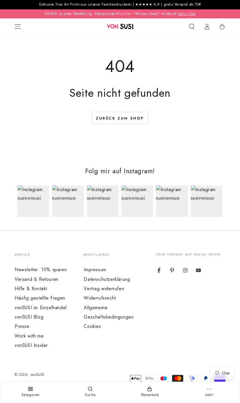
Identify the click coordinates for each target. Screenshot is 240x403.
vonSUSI (37, 374)
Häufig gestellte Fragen (40, 298)
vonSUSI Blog (29, 317)
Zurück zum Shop (120, 118)
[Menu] (17, 26)
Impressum (95, 269)
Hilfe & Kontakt (31, 288)
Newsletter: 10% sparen (41, 269)
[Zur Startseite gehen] (120, 26)
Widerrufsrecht (100, 298)
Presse (22, 326)
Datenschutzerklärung (107, 279)
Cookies (92, 326)
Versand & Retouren (37, 279)
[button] (191, 26)
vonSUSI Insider (31, 345)
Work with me (29, 336)
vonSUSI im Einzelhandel (41, 307)
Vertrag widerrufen (104, 288)
